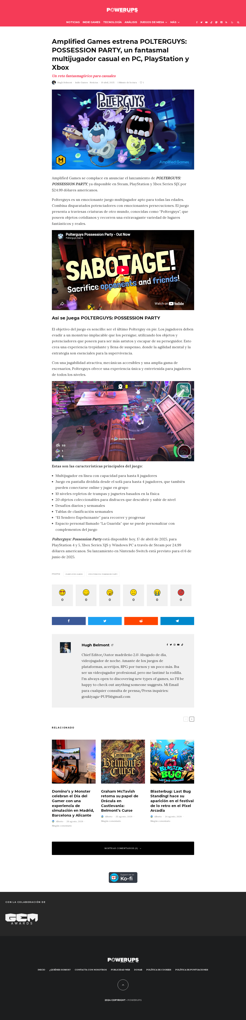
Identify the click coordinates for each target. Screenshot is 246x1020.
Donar (138, 969)
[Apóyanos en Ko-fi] (123, 875)
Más (173, 22)
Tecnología (112, 22)
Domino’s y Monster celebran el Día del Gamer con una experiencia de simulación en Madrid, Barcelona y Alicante (73, 803)
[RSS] (226, 22)
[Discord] (221, 22)
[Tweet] (105, 621)
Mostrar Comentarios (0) (121, 848)
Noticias (73, 22)
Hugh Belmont (64, 82)
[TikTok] (211, 22)
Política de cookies (158, 969)
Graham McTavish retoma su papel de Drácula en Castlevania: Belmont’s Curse (119, 801)
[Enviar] (141, 621)
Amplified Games (75, 574)
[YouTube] (206, 22)
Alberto (59, 821)
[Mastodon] (216, 22)
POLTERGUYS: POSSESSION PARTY (104, 574)
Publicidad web (120, 969)
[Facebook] (197, 22)
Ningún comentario (62, 825)
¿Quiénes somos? (60, 969)
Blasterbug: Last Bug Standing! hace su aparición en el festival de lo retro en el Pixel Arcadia (172, 801)
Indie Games (91, 22)
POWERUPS (135, 1000)
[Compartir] (69, 621)
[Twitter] (201, 22)
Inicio (41, 969)
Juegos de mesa (152, 22)
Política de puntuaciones (191, 969)
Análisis (131, 22)
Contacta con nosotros (91, 969)
